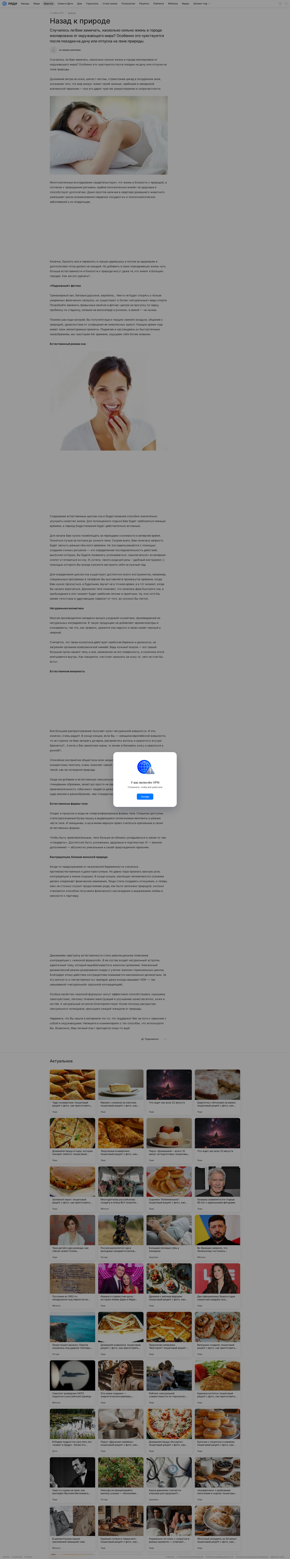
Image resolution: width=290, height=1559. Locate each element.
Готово (145, 796)
